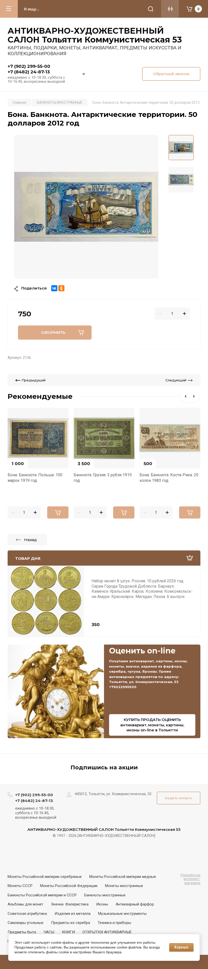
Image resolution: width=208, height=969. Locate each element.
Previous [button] (185, 396)
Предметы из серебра (70, 922)
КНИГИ (68, 932)
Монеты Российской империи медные (122, 876)
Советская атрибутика (27, 913)
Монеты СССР (20, 885)
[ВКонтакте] (54, 288)
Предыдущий (34, 380)
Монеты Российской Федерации (68, 885)
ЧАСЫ (49, 932)
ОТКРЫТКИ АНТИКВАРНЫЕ (107, 932)
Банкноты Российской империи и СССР (42, 895)
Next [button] (195, 396)
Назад (30, 539)
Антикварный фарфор (135, 904)
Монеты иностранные (124, 885)
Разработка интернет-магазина (190, 879)
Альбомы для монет (25, 904)
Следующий (175, 380)
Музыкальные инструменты (122, 913)
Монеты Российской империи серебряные (45, 876)
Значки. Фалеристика (70, 904)
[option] (86, 207)
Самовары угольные (25, 922)
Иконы (102, 904)
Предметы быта (22, 932)
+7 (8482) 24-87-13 (29, 71)
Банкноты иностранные (105, 895)
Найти (151, 9)
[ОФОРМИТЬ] (57, 512)
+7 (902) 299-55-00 (29, 66)
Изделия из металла (73, 913)
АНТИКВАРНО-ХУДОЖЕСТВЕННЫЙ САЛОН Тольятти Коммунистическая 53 (95, 35)
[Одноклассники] (61, 288)
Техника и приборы (114, 922)
